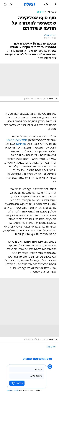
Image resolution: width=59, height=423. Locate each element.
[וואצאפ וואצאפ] (11, 4)
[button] (46, 4)
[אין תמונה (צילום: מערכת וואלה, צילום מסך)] (29, 83)
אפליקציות (51, 347)
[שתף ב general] (5, 4)
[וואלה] (29, 4)
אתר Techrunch (16, 140)
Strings (21, 144)
